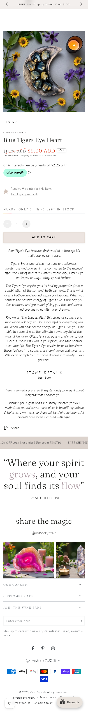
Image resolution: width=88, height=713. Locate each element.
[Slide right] (81, 4)
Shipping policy (44, 702)
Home (10, 121)
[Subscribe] (82, 621)
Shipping (24, 155)
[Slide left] (7, 4)
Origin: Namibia (15, 132)
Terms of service (20, 702)
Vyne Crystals (38, 692)
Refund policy (47, 697)
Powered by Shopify (23, 697)
